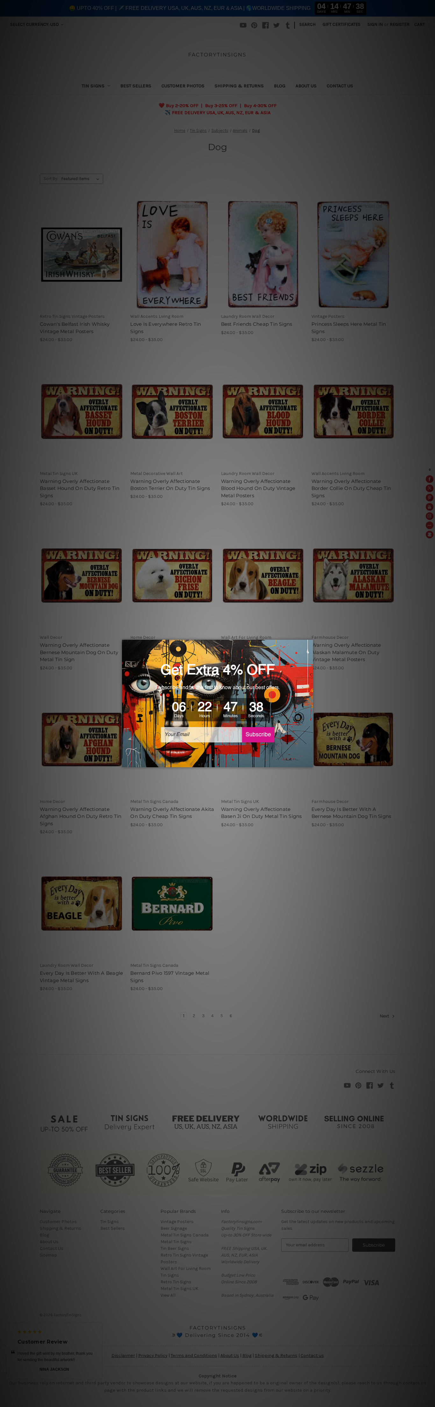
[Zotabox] (309, 761)
